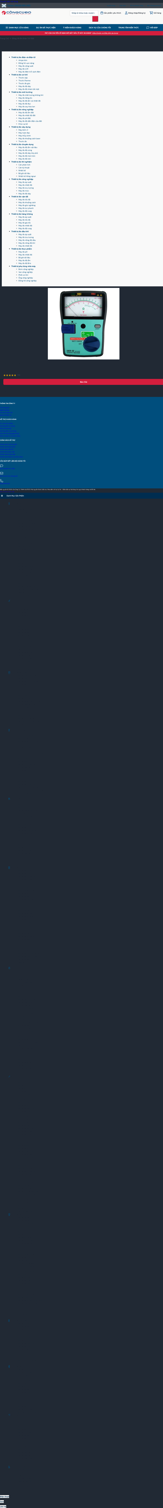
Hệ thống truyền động (26, 1490)
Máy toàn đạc (24, 132)
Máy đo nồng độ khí (26, 243)
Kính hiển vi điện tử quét (27, 1019)
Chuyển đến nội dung (9, 1)
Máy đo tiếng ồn (25, 97)
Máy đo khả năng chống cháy (29, 930)
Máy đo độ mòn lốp (25, 1243)
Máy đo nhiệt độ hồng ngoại (28, 535)
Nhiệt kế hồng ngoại (27, 176)
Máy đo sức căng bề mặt (27, 1028)
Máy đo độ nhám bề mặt (28, 89)
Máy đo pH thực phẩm (26, 796)
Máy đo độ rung (25, 211)
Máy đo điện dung (24, 572)
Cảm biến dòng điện (25, 595)
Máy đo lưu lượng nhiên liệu (29, 1266)
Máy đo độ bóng (24, 939)
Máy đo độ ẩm (24, 260)
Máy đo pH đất (24, 118)
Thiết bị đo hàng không (22, 214)
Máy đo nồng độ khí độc (27, 704)
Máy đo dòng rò (24, 575)
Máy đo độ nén (24, 158)
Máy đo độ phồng (24, 922)
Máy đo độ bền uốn (25, 942)
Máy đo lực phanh (26, 208)
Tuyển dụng (111, 5)
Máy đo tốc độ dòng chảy (27, 669)
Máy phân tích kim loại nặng (29, 721)
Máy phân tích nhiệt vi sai (27, 1045)
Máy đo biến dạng (24, 1068)
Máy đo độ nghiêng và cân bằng (30, 1300)
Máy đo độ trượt (24, 1280)
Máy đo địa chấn (24, 859)
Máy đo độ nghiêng (25, 816)
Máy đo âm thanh (25, 850)
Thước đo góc (24, 83)
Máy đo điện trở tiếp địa (27, 529)
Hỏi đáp (154, 27)
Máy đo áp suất (24, 182)
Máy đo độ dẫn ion (25, 1062)
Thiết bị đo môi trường (21, 92)
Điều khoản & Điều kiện (7, 492)
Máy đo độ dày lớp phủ (28, 153)
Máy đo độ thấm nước (26, 933)
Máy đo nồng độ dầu (27, 240)
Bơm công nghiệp (26, 269)
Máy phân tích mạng (25, 546)
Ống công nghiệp (25, 277)
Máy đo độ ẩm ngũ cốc (26, 784)
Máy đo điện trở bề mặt (26, 526)
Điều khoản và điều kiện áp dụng (105, 33)
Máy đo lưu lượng (26, 187)
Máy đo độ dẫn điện (25, 652)
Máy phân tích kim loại (26, 664)
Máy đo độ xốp (23, 959)
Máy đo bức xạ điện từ (26, 569)
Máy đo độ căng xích (25, 1274)
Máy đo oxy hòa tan (26, 106)
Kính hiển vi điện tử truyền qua (30, 1022)
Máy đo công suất (25, 66)
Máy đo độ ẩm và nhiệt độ (29, 100)
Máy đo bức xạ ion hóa (26, 718)
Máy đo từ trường (25, 658)
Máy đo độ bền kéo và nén (28, 624)
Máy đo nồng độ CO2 (25, 1455)
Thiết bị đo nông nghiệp (22, 109)
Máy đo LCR (23, 68)
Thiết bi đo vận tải (19, 196)
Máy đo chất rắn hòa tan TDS (29, 690)
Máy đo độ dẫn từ (25, 1203)
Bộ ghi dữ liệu (24, 173)
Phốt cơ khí (23, 274)
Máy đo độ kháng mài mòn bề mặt (30, 956)
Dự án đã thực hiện (45, 27)
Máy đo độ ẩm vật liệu (27, 147)
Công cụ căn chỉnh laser (27, 649)
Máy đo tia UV (23, 724)
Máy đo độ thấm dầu (26, 945)
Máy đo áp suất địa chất (27, 1395)
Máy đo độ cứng (25, 150)
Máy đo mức (23, 190)
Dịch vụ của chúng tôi (100, 27)
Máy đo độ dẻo (23, 896)
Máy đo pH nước (24, 698)
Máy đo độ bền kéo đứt (26, 913)
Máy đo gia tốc (24, 222)
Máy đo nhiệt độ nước (26, 693)
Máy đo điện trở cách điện (29, 71)
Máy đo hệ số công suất (27, 586)
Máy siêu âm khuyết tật (27, 864)
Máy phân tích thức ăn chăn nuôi (30, 790)
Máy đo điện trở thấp (26, 532)
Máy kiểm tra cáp (24, 555)
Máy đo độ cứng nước (26, 781)
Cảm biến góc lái (24, 1292)
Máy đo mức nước (24, 1386)
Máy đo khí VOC (24, 727)
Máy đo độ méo (23, 558)
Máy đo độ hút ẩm (25, 1054)
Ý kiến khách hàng (72, 27)
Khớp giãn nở (23, 1487)
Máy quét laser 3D (25, 856)
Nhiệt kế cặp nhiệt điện (26, 1194)
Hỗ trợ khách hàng (136, 5)
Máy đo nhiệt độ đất (26, 115)
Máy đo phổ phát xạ (25, 1002)
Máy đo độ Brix (24, 263)
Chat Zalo (122, 5)
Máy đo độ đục (24, 103)
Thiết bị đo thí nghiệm (21, 161)
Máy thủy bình (24, 135)
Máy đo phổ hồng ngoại (27, 1008)
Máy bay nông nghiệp (26, 793)
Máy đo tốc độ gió (25, 710)
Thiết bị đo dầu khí (20, 231)
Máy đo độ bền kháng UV (27, 948)
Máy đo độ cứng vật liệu (27, 830)
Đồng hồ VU (22, 592)
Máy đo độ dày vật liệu (27, 842)
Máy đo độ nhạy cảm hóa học (29, 953)
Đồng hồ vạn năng (26, 63)
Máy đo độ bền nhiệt (25, 950)
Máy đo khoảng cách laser (29, 138)
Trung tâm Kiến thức (128, 27)
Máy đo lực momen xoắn (27, 1294)
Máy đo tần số (23, 538)
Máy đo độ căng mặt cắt (27, 925)
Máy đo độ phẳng (24, 819)
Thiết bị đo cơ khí (19, 74)
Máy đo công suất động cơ (28, 1272)
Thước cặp (23, 77)
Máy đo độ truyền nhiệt (27, 902)
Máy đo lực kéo (24, 1246)
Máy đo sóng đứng (25, 578)
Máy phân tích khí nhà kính (28, 787)
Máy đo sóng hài (24, 552)
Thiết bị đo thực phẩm (21, 248)
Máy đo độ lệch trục (25, 644)
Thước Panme (24, 80)
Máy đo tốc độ (24, 199)
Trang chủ (4, 38)
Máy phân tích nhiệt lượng (28, 1042)
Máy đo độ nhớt (24, 1025)
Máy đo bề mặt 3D (24, 667)
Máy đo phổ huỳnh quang (27, 1036)
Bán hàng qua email (154, 5)
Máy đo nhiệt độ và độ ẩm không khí (32, 753)
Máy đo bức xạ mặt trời (27, 713)
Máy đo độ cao (23, 1355)
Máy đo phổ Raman (25, 1011)
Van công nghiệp (25, 272)
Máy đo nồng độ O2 (25, 1452)
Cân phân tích (24, 164)
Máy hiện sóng (23, 540)
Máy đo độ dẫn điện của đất (30, 121)
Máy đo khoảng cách (27, 202)
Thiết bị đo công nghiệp (22, 179)
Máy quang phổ (24, 996)
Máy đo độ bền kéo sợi (26, 936)
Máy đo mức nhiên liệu (26, 1237)
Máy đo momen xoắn (25, 646)
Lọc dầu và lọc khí (25, 1484)
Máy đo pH (22, 251)
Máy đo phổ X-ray (25, 1034)
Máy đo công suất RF (26, 566)
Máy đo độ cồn (23, 1461)
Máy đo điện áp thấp (26, 560)
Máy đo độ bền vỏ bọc (26, 1464)
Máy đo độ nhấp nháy (26, 549)
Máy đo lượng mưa (25, 707)
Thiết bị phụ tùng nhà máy (23, 266)
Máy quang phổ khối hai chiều (29, 1057)
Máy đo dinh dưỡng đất (27, 764)
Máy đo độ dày (24, 86)
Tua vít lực (22, 598)
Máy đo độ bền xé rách (26, 916)
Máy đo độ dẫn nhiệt (25, 1039)
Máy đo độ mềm (24, 919)
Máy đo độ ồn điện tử (26, 581)
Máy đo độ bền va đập (26, 890)
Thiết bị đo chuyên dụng (22, 144)
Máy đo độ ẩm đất (26, 112)
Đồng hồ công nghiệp (27, 280)
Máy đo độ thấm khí (25, 908)
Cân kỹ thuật (23, 167)
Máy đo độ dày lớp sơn (27, 1252)
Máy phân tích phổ (25, 543)
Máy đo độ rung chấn (26, 661)
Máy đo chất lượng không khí (30, 95)
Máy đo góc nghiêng (26, 205)
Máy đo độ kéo (23, 885)
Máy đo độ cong (24, 632)
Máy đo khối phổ (24, 1005)
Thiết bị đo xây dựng (21, 126)
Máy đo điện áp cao (25, 563)
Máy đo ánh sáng (24, 583)
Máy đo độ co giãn (25, 893)
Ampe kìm (22, 60)
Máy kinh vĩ (23, 129)
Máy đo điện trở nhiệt (26, 905)
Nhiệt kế (22, 170)
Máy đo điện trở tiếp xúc (27, 523)
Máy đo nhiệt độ (25, 185)
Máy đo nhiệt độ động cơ (27, 1263)
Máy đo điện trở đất (25, 520)
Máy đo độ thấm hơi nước (28, 910)
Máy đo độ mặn (23, 695)
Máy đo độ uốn (23, 888)
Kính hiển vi (22, 1016)
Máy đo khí (22, 1065)
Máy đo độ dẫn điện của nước (29, 701)
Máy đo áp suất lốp (25, 1240)
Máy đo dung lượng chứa (27, 1409)
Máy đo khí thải (24, 1234)
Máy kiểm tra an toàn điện (28, 589)
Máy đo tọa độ (23, 635)
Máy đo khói (22, 1289)
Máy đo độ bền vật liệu (27, 1249)
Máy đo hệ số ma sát (25, 928)
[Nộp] (95, 19)
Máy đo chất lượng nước (27, 758)
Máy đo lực (22, 626)
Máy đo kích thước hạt (26, 1059)
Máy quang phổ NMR (25, 1014)
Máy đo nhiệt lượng (25, 1031)
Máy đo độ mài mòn (26, 155)
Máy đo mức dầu (24, 1277)
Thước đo (22, 141)
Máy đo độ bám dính (25, 899)
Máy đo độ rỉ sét (24, 1309)
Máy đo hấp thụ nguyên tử (28, 999)
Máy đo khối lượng (25, 1188)
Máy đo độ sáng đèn (25, 1283)
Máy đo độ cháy (24, 1401)
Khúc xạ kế (23, 123)
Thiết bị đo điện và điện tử (23, 57)
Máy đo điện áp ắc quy (26, 1269)
